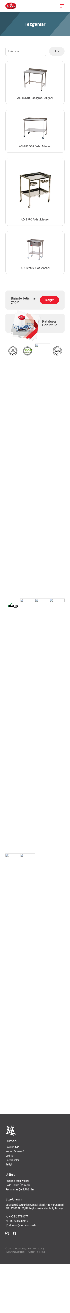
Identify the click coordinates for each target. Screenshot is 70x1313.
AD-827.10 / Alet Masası (35, 267)
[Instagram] (7, 1233)
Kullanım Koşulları (14, 1251)
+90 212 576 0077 (18, 1216)
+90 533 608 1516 (18, 1220)
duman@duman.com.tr (22, 1225)
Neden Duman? (14, 1151)
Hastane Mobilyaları (17, 1180)
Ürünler (10, 1155)
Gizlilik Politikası (36, 1251)
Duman (10, 1141)
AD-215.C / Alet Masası (35, 219)
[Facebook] (14, 1233)
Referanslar (12, 1160)
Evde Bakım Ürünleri (17, 1185)
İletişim (49, 300)
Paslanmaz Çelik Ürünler (19, 1189)
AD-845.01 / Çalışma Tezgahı (35, 97)
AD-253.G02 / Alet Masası (35, 146)
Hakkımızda (12, 1146)
